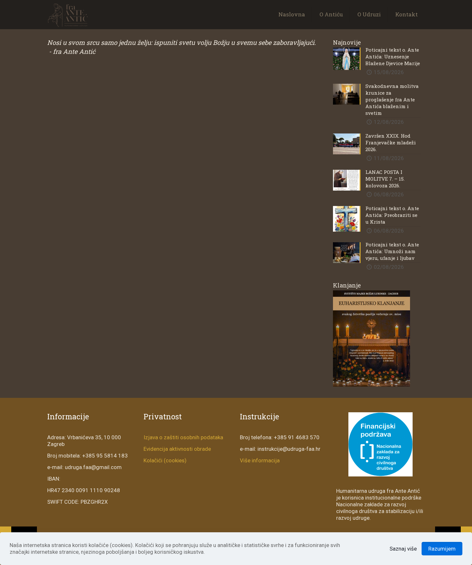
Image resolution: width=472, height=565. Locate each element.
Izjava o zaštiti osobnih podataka (183, 437)
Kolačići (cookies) (165, 460)
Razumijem (442, 548)
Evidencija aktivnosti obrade (177, 449)
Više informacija (260, 460)
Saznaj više (403, 548)
